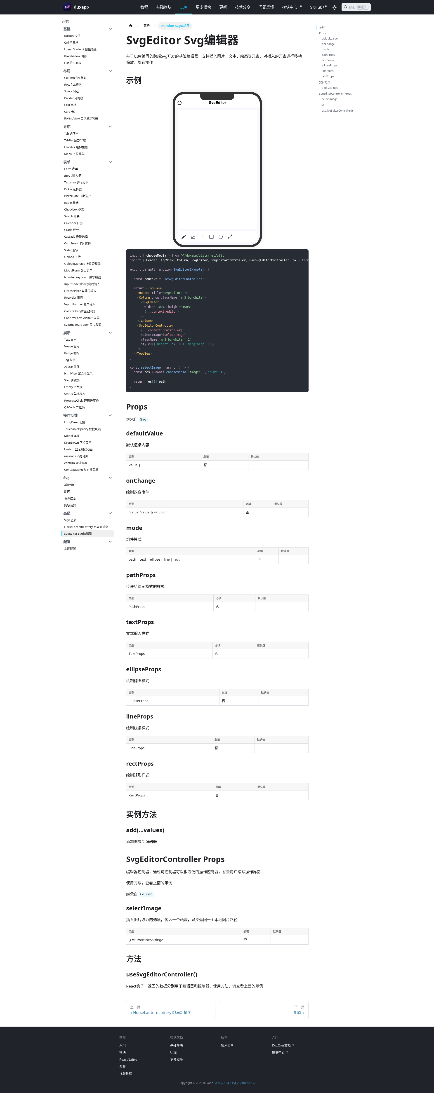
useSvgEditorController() (337, 110)
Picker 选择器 (73, 189)
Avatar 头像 (72, 367)
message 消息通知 (76, 456)
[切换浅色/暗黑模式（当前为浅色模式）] (334, 7)
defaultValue (330, 38)
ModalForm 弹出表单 (78, 270)
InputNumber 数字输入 (79, 304)
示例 (322, 27)
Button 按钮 (72, 36)
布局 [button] (67, 70)
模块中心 (289, 7)
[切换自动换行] (294, 255)
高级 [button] (67, 513)
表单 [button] (67, 161)
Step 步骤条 (72, 380)
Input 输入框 (72, 175)
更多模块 (203, 7)
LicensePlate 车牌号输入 (80, 291)
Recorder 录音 (73, 297)
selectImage (329, 99)
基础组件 (70, 485)
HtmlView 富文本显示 (78, 373)
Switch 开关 (72, 216)
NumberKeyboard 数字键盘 (82, 277)
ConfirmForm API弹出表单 (81, 318)
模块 (122, 1052)
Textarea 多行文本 (76, 182)
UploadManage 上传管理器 (82, 264)
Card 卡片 (70, 112)
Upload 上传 (72, 257)
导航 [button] (67, 126)
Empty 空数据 (73, 387)
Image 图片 (71, 346)
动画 (67, 491)
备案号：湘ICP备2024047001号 (235, 1083)
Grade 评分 (71, 230)
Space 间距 (71, 91)
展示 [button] (67, 332)
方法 (322, 105)
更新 (223, 7)
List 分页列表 (72, 63)
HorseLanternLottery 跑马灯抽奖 (86, 527)
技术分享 (242, 7)
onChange (328, 44)
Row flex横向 (73, 84)
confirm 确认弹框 (75, 463)
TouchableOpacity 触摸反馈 (82, 429)
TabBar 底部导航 (75, 140)
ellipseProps (329, 65)
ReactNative (128, 1059)
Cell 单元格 (71, 42)
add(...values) (330, 88)
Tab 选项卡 (71, 133)
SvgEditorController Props (335, 94)
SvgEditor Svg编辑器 (78, 533)
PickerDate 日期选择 (77, 196)
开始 (65, 21)
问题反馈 (266, 7)
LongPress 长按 (74, 422)
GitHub (316, 7)
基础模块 (164, 7)
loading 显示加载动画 (78, 449)
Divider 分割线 (73, 98)
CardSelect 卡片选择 (77, 243)
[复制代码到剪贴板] (303, 255)
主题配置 (70, 548)
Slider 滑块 (71, 250)
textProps (328, 60)
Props (322, 33)
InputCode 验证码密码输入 (82, 284)
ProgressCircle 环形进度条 (81, 400)
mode (325, 49)
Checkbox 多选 (74, 209)
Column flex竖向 (75, 78)
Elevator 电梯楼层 (76, 147)
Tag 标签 (69, 360)
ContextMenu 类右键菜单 (81, 470)
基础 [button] (67, 28)
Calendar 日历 (73, 223)
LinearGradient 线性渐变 (80, 49)
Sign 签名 (70, 520)
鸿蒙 (122, 1066)
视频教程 (125, 1073)
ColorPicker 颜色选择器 (79, 311)
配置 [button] (67, 541)
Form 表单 (71, 169)
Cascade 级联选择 (76, 236)
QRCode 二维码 (74, 407)
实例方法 (324, 82)
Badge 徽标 (71, 353)
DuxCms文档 (281, 1045)
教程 (144, 7)
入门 (122, 1045)
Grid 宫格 (70, 105)
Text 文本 (70, 339)
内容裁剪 (70, 505)
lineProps (328, 71)
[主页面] (130, 26)
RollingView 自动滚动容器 (81, 118)
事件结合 (70, 498)
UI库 (184, 7)
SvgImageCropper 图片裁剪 (82, 325)
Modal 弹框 (71, 436)
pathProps (328, 55)
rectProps (328, 76)
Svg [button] (66, 477)
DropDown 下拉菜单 (77, 442)
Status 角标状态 (74, 394)
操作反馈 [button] (70, 415)
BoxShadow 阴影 (75, 56)
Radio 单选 (71, 203)
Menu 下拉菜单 (74, 154)
